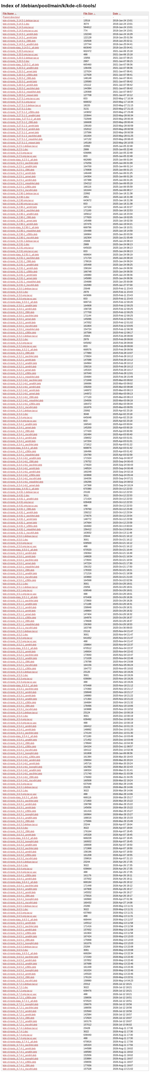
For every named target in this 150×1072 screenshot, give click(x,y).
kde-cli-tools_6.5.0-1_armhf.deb (19, 556)
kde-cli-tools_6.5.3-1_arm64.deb (19, 692)
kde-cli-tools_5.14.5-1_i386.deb (19, 41)
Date (115, 13)
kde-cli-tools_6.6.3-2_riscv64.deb (20, 858)
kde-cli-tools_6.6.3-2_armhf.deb (19, 835)
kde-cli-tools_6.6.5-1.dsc (15, 909)
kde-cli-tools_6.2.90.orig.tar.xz (18, 200)
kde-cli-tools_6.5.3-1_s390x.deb (19, 702)
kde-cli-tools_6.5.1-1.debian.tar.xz (20, 587)
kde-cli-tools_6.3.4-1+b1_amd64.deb (22, 458)
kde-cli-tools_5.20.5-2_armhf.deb (20, 81)
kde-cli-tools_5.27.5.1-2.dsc (17, 109)
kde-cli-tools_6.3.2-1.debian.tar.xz (20, 336)
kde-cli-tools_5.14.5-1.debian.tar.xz (21, 20)
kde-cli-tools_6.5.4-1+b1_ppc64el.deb (22, 773)
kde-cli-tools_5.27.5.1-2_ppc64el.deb (22, 136)
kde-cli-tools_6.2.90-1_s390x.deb (20, 234)
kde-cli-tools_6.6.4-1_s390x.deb (19, 875)
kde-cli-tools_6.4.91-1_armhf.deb (20, 519)
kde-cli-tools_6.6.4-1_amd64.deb (20, 889)
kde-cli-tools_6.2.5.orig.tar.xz (17, 153)
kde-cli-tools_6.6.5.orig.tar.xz (17, 912)
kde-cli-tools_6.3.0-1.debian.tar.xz (20, 288)
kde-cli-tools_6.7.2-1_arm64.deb (19, 1011)
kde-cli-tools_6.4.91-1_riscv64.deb (21, 533)
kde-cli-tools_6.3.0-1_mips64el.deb (21, 329)
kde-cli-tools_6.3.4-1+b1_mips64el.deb (23, 482)
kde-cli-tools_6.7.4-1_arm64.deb (19, 1055)
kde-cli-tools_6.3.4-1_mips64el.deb (21, 455)
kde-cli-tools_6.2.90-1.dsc (16, 197)
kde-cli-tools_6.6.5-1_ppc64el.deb (20, 926)
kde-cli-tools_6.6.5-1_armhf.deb (19, 923)
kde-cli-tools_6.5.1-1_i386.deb (18, 621)
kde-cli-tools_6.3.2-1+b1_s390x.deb (21, 404)
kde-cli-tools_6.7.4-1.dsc (15, 1031)
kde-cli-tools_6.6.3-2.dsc (15, 828)
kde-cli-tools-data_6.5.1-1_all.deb (20, 597)
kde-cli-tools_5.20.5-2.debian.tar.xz (21, 58)
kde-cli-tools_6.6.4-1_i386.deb (18, 896)
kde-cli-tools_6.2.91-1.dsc (16, 244)
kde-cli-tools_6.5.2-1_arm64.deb (19, 644)
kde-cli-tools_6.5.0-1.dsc (15, 539)
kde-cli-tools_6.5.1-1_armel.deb (19, 614)
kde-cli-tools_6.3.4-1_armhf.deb (19, 441)
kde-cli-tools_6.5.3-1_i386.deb (18, 706)
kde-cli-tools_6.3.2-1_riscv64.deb (20, 407)
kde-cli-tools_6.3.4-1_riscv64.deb (20, 434)
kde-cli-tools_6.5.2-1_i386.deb (18, 661)
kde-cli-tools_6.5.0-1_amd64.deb (20, 573)
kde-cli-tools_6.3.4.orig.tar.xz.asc (20, 421)
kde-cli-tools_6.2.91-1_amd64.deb (20, 265)
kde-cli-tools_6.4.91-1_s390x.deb (20, 526)
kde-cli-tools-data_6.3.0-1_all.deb (20, 302)
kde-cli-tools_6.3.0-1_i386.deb (18, 312)
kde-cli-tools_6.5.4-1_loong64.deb (20, 753)
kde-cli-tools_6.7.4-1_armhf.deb (19, 1048)
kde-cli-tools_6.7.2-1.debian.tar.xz (20, 984)
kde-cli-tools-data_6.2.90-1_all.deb (21, 227)
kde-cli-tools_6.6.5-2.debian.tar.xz (20, 946)
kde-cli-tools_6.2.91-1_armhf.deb (20, 275)
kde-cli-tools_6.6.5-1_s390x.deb (19, 933)
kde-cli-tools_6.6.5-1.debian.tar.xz (20, 906)
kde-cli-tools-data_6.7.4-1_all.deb (20, 1041)
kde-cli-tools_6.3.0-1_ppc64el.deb (20, 315)
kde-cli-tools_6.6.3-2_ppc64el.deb (20, 848)
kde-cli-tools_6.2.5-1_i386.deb (18, 170)
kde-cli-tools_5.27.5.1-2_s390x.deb (21, 112)
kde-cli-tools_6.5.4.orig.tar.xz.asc (20, 723)
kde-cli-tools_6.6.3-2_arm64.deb (19, 851)
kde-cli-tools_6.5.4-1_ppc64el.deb (20, 733)
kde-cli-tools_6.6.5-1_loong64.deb (20, 943)
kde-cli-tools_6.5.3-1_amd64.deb (20, 699)
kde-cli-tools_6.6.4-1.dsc (15, 865)
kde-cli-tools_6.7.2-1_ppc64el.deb (20, 1007)
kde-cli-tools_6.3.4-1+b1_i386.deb (20, 461)
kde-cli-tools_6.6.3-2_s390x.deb (19, 855)
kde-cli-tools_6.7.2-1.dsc (15, 987)
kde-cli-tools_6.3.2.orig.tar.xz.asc (20, 346)
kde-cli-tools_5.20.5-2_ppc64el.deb (21, 88)
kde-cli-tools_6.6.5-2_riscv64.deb (20, 980)
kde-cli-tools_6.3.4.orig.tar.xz (17, 417)
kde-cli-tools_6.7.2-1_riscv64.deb (20, 1024)
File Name (8, 13)
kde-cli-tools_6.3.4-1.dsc (15, 414)
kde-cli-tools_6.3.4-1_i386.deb (18, 431)
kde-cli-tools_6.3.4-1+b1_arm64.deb (21, 472)
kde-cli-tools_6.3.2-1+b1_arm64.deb (21, 387)
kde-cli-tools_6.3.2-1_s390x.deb (19, 373)
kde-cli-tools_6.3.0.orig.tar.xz (17, 295)
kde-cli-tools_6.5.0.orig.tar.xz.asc (20, 546)
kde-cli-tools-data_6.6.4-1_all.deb (20, 882)
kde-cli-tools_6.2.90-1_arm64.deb (20, 224)
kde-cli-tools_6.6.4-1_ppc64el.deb (20, 885)
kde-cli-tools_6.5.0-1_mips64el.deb (21, 566)
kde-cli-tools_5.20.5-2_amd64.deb (20, 68)
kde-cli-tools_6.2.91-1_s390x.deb (20, 271)
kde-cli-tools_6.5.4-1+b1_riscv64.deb (22, 780)
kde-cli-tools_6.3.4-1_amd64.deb (20, 424)
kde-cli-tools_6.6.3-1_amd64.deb (20, 818)
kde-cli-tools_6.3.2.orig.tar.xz (17, 343)
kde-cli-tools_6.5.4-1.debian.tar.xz (20, 712)
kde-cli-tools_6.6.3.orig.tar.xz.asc (20, 794)
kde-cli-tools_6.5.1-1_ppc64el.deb (20, 600)
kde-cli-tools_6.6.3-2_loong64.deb (20, 841)
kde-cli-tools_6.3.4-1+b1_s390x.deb (21, 475)
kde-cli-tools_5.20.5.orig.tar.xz (18, 51)
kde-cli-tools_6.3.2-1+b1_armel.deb (21, 393)
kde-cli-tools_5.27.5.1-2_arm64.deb (21, 129)
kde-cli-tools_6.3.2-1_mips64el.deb (21, 377)
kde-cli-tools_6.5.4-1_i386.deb (18, 743)
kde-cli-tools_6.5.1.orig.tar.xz (17, 590)
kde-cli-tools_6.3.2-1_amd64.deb (20, 363)
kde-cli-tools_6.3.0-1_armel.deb (19, 319)
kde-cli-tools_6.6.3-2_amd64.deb (20, 845)
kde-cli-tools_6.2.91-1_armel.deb (20, 278)
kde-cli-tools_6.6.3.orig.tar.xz (17, 784)
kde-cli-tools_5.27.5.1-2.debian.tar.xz (22, 105)
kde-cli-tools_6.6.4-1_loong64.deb (20, 899)
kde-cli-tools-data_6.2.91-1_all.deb (21, 254)
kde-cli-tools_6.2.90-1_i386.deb (19, 217)
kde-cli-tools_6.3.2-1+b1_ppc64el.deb (22, 380)
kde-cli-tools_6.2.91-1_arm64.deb (20, 268)
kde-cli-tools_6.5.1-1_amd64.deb (20, 604)
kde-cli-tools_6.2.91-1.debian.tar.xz (21, 241)
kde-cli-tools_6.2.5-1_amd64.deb (20, 166)
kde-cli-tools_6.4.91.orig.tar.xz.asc (20, 505)
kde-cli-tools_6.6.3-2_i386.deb (18, 831)
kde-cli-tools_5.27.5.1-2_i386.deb (20, 122)
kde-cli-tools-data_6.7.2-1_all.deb (20, 1001)
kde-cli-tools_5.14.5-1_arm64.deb (20, 34)
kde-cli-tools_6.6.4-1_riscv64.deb (20, 902)
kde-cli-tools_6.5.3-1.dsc (15, 675)
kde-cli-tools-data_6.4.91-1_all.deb (21, 488)
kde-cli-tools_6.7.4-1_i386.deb (18, 1065)
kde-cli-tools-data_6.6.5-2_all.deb (20, 953)
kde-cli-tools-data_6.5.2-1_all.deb (20, 648)
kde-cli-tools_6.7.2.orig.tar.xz (17, 990)
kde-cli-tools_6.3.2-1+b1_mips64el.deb (23, 400)
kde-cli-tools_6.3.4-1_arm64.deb (19, 438)
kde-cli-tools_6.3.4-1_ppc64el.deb (20, 444)
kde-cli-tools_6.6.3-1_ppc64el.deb (20, 801)
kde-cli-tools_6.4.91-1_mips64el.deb (22, 529)
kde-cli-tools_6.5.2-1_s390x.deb (19, 668)
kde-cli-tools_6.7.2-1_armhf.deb (19, 1014)
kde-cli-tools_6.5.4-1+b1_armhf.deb (21, 763)
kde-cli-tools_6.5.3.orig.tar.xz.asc (20, 682)
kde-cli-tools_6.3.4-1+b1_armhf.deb (21, 468)
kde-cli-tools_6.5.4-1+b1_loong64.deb (22, 767)
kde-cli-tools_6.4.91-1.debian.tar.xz (21, 492)
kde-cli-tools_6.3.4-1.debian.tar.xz (20, 410)
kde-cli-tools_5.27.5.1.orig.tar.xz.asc (21, 98)
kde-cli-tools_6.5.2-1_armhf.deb (19, 651)
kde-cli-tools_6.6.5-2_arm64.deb (19, 960)
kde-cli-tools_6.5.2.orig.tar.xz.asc (20, 641)
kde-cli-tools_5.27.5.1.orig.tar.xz (19, 102)
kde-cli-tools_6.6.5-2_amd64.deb (20, 963)
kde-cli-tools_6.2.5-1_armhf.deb (19, 173)
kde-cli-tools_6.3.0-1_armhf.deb (19, 322)
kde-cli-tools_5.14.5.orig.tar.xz (18, 27)
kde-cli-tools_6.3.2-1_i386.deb (18, 353)
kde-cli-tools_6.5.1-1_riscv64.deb (20, 627)
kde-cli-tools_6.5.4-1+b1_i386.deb (20, 777)
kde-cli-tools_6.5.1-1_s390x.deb (19, 617)
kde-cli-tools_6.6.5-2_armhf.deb (19, 974)
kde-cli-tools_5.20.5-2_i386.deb (19, 78)
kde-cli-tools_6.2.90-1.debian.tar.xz (21, 193)
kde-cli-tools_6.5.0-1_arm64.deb (19, 553)
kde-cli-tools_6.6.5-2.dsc (15, 950)
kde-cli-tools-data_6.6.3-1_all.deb (20, 797)
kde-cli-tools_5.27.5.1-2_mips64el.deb (22, 139)
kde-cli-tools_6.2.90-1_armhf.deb (20, 207)
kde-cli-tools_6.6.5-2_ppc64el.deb (20, 957)
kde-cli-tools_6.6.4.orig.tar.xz (17, 868)
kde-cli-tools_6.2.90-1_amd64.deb (20, 214)
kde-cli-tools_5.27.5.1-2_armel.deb (21, 132)
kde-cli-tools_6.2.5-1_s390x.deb (19, 187)
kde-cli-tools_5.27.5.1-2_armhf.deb (21, 126)
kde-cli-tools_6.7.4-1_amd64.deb (20, 1052)
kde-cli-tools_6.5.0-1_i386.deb (18, 570)
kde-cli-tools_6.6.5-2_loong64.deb (20, 970)
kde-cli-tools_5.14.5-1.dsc (16, 24)
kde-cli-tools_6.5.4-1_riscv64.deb (20, 750)
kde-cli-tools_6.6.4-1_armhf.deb (19, 892)
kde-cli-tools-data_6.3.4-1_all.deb (20, 448)
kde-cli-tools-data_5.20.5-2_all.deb (21, 64)
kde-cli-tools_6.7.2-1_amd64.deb (20, 1021)
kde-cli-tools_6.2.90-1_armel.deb (20, 220)
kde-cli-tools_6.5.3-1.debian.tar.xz (20, 672)
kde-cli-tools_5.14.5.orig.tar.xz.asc (20, 30)
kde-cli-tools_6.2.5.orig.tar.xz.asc (20, 156)
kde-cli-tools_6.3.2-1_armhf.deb (19, 360)
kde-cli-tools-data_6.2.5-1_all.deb (20, 159)
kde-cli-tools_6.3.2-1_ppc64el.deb (20, 356)
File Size (88, 13)
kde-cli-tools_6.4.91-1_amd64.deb (20, 499)
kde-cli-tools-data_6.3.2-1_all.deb (20, 349)
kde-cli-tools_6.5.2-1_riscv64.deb (20, 665)
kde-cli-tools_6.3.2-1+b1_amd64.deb (22, 383)
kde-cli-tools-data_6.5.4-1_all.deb (20, 736)
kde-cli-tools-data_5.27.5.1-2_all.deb (22, 119)
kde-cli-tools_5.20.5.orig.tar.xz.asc (20, 54)
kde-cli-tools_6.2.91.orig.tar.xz (18, 248)
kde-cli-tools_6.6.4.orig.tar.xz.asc (20, 872)
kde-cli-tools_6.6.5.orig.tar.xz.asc (20, 916)
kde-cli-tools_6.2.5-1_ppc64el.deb (20, 163)
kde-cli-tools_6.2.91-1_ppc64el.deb (21, 258)
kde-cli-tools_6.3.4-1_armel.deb (19, 427)
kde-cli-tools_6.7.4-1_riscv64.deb (20, 1069)
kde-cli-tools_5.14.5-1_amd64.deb (20, 44)
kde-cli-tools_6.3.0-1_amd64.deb (20, 305)
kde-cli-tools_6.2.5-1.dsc (15, 149)
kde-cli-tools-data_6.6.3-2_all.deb (20, 838)
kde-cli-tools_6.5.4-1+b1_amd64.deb (22, 770)
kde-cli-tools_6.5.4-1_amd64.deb (20, 740)
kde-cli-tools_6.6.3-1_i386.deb (18, 821)
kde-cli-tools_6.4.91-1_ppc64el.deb (21, 516)
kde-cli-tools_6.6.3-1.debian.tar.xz (20, 787)
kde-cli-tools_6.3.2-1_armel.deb (19, 370)
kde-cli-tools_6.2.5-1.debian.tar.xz (20, 146)
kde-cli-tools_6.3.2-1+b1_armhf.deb (21, 390)
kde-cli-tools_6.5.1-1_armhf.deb (19, 611)
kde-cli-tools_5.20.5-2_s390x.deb (20, 75)
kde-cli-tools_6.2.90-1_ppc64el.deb (21, 210)
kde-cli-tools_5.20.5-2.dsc (16, 61)
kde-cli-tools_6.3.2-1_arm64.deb (19, 366)
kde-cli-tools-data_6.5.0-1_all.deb (20, 550)
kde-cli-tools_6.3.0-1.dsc (15, 292)
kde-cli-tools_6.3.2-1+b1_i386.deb (20, 397)
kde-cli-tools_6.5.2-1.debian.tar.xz (20, 631)
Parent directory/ (11, 17)
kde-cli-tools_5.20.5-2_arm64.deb (20, 85)
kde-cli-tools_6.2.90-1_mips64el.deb (22, 231)
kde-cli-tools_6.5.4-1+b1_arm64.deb (21, 760)
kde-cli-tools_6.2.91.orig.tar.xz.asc (20, 251)
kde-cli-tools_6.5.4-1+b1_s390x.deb (21, 757)
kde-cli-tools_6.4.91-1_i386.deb (19, 509)
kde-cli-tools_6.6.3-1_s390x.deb (19, 811)
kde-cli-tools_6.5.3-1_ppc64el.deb (20, 689)
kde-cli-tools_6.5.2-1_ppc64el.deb (20, 655)
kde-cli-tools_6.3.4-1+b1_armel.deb (21, 485)
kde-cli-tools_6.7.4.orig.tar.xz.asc (20, 1038)
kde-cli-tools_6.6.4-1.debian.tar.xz (20, 862)
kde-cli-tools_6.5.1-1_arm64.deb (19, 607)
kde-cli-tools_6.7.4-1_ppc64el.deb (20, 1045)
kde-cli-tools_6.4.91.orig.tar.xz (18, 502)
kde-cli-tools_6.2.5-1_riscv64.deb (20, 190)
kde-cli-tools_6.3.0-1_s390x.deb (19, 332)
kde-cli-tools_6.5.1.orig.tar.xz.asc (20, 594)
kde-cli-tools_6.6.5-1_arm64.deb (19, 929)
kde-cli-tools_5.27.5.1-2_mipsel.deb (21, 142)
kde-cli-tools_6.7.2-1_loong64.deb (20, 1004)
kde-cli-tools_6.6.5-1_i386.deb (18, 940)
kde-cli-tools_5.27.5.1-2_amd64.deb (21, 115)
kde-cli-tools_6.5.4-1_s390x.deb (19, 746)
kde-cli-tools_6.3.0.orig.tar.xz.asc (20, 298)
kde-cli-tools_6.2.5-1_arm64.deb (19, 180)
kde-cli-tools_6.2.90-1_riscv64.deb (21, 237)
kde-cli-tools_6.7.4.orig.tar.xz (17, 1035)
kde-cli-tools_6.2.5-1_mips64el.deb (21, 183)
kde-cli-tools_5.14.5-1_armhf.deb (20, 37)
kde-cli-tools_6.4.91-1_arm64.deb (20, 512)
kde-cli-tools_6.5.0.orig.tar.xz (17, 543)
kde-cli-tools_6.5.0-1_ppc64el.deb (20, 560)
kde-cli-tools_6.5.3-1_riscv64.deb (20, 709)
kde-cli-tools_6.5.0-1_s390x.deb (19, 580)
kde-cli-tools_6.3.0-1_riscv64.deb (20, 326)
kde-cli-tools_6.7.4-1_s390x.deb (19, 1062)
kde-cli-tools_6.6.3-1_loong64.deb (20, 814)
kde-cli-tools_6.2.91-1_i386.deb (19, 261)
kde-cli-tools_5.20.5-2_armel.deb (20, 71)
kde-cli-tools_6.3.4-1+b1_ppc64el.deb (22, 465)
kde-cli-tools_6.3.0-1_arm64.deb (19, 309)
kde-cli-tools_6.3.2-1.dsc (15, 339)
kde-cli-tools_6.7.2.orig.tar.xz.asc (20, 994)
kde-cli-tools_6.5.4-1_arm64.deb (19, 726)
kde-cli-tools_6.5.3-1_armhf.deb (19, 695)
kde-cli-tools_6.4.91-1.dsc (16, 495)
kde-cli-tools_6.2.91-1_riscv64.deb (21, 285)
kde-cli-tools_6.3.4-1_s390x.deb (19, 451)
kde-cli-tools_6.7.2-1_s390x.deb (19, 997)
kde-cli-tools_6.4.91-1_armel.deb (20, 522)
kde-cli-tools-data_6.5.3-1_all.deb (20, 685)
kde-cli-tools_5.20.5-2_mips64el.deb (22, 92)
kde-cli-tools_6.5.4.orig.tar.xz (17, 719)
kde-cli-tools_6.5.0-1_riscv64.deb (20, 577)
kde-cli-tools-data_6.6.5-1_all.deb (20, 919)
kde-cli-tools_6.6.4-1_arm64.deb (19, 879)
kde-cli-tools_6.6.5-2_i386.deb (18, 977)
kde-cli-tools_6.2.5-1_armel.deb (19, 176)
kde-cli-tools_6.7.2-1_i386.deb (18, 1018)
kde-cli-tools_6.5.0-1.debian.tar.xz (20, 536)
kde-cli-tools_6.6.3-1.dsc (15, 790)
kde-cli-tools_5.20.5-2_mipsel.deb (20, 95)
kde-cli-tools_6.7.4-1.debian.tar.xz (20, 1028)
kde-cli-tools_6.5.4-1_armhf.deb (19, 729)
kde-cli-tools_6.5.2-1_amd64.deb (20, 658)
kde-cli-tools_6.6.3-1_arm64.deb (19, 804)
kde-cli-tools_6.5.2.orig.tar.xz (17, 638)
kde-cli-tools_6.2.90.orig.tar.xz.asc (20, 203)
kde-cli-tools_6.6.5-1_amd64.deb (20, 936)
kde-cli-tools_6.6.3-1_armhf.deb (19, 807)
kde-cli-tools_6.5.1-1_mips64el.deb (21, 624)
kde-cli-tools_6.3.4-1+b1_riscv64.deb (22, 478)
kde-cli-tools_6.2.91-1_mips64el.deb (22, 281)
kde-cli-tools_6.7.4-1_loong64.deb (20, 1058)
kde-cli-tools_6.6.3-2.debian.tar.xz (20, 824)
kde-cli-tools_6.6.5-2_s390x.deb (19, 967)
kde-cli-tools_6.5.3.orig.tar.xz (17, 678)
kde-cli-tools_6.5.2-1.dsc (15, 634)
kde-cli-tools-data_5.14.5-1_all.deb (21, 47)
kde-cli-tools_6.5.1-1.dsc (15, 583)
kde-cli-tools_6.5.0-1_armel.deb (19, 563)
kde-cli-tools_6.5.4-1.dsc (15, 716)
